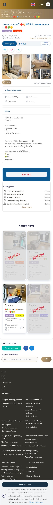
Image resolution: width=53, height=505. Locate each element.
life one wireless (31, 427)
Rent (3, 379)
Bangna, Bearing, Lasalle (11, 399)
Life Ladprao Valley (8, 431)
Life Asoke (29, 406)
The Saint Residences (9, 428)
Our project (5, 393)
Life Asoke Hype (31, 416)
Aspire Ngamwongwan (33, 457)
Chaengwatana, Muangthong (12, 469)
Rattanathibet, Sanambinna (36, 435)
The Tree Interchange (9, 442)
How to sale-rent (33, 476)
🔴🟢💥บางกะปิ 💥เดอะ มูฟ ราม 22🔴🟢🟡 (14, 310)
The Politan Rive (31, 443)
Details (7, 111)
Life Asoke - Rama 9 (32, 403)
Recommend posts (16, 11)
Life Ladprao (6, 424)
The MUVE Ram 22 (7, 15)
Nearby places (8, 186)
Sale (3, 375)
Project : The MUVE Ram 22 (40, 38)
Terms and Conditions (35, 462)
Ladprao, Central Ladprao (12, 421)
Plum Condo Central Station (35, 446)
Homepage (4, 11)
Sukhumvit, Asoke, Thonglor (13, 450)
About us (30, 471)
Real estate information (13, 90)
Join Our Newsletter (9, 354)
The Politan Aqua (31, 439)
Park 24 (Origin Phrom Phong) (12, 454)
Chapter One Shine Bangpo (11, 445)
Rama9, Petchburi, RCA (34, 399)
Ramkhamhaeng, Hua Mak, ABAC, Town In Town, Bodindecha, (20, 13)
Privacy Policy (31, 467)
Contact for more (8, 343)
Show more (27, 207)
